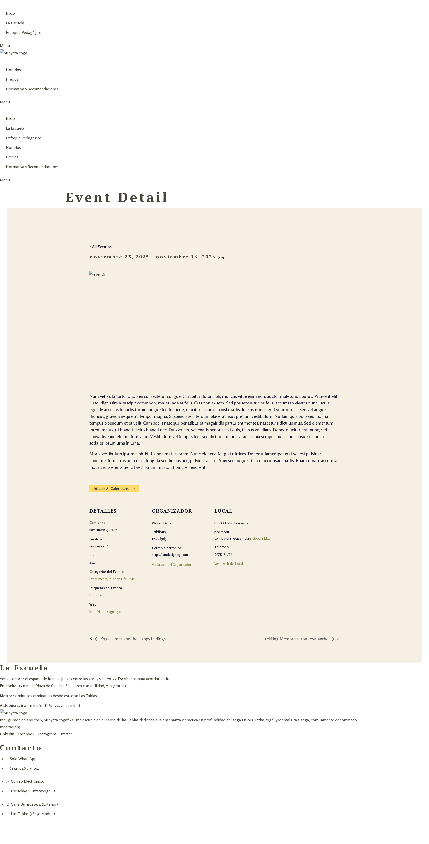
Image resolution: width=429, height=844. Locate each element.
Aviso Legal (52, 833)
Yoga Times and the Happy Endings (133, 638)
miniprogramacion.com (60, 826)
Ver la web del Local (228, 563)
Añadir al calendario (112, 488)
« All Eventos (100, 246)
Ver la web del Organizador (171, 564)
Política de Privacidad (19, 833)
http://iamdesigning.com (107, 611)
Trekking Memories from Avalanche (296, 638)
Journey (114, 579)
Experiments (98, 579)
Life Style (128, 579)
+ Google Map (260, 538)
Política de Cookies (83, 833)
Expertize (96, 595)
